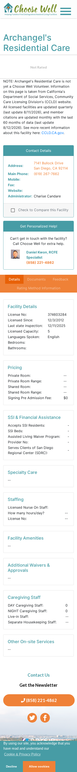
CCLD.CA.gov (52, 133)
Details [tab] (14, 279)
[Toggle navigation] (66, 11)
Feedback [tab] (60, 279)
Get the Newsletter (38, 685)
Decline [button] (11, 766)
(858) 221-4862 (40, 262)
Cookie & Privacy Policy (22, 754)
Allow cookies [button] (39, 766)
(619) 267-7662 (46, 174)
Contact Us (39, 674)
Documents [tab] (36, 279)
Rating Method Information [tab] (38, 288)
